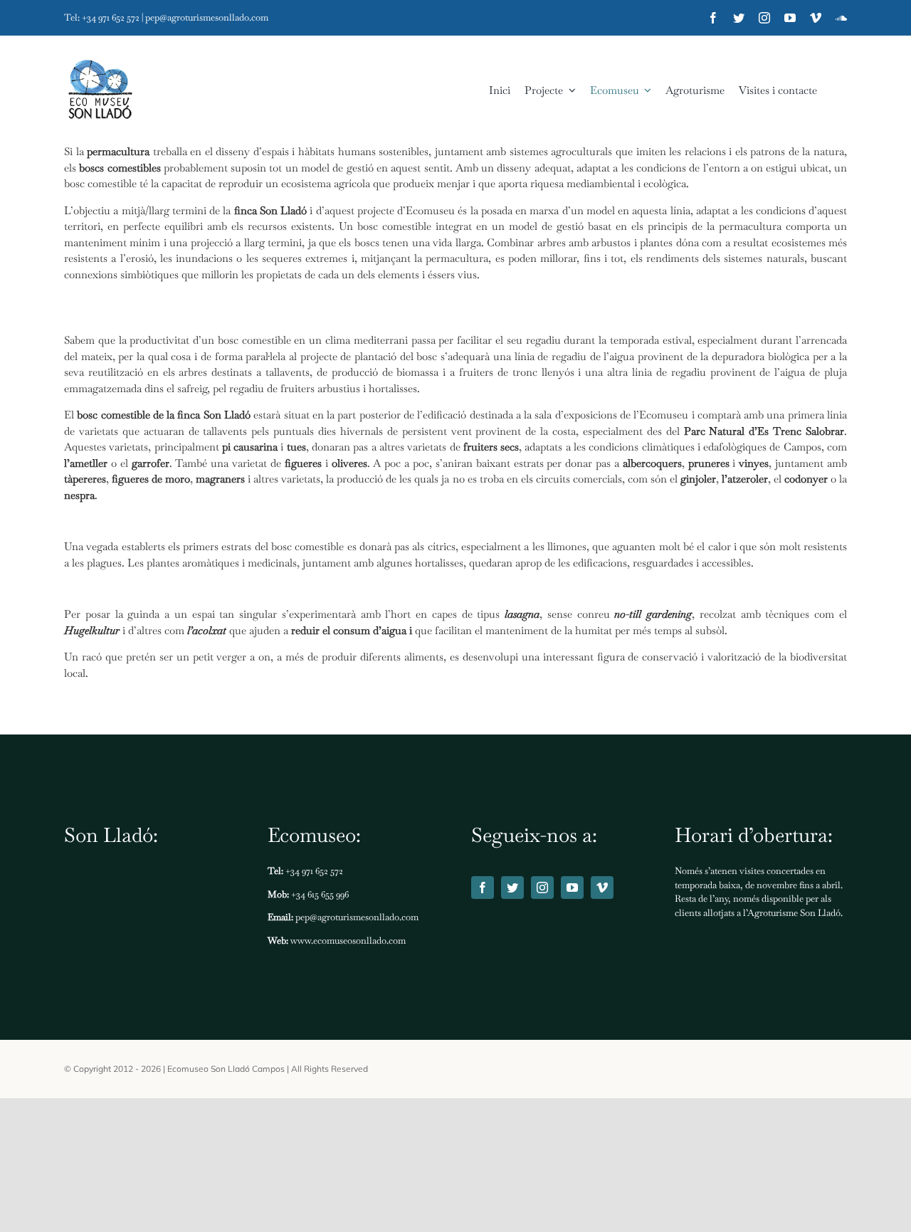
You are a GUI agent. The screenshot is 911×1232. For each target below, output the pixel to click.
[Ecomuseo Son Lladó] (99, 91)
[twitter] (738, 17)
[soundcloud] (841, 17)
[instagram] (764, 17)
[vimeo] (815, 17)
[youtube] (790, 17)
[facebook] (713, 17)
